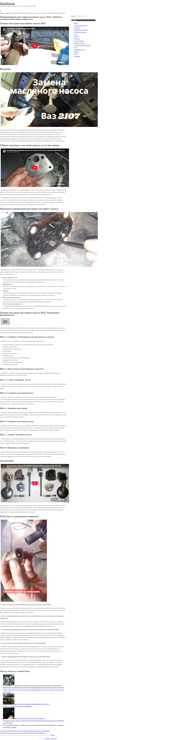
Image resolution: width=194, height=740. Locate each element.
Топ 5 (75, 47)
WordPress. (54, 738)
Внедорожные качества (80, 25)
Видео (76, 23)
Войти (52, 735)
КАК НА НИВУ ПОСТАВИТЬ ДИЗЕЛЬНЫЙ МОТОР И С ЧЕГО (31, 704)
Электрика (77, 56)
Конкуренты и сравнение (81, 30)
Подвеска (77, 38)
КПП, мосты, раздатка (80, 32)
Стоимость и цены (79, 43)
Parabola (47, 738)
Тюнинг (76, 52)
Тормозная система (79, 49)
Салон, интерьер (78, 41)
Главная (2, 13)
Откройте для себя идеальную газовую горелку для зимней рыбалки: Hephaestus (23, 733)
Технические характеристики (82, 45)
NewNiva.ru (7, 3)
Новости (76, 36)
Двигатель (8, 13)
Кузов (76, 34)
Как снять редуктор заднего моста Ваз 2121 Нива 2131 (29, 718)
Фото (75, 54)
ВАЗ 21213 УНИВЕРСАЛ (25, 706)
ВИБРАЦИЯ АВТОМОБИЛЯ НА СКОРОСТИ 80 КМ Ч (49, 687)
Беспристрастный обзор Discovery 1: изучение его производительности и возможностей (25, 731)
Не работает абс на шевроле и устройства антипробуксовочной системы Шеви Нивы (37, 685)
